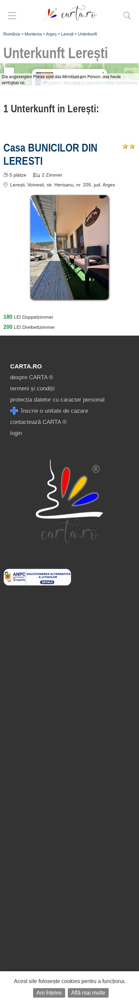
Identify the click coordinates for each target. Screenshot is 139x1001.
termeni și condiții (32, 388)
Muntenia (33, 34)
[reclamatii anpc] (37, 584)
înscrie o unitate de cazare (53, 411)
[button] (103, 73)
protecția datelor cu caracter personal (57, 399)
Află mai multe (88, 993)
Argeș (51, 34)
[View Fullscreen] (9, 72)
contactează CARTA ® (38, 422)
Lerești (67, 34)
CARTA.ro (26, 366)
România (11, 34)
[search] (126, 19)
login (16, 433)
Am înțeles (49, 993)
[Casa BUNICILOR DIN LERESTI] (69, 295)
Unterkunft (87, 34)
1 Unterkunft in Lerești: (51, 109)
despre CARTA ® (31, 377)
